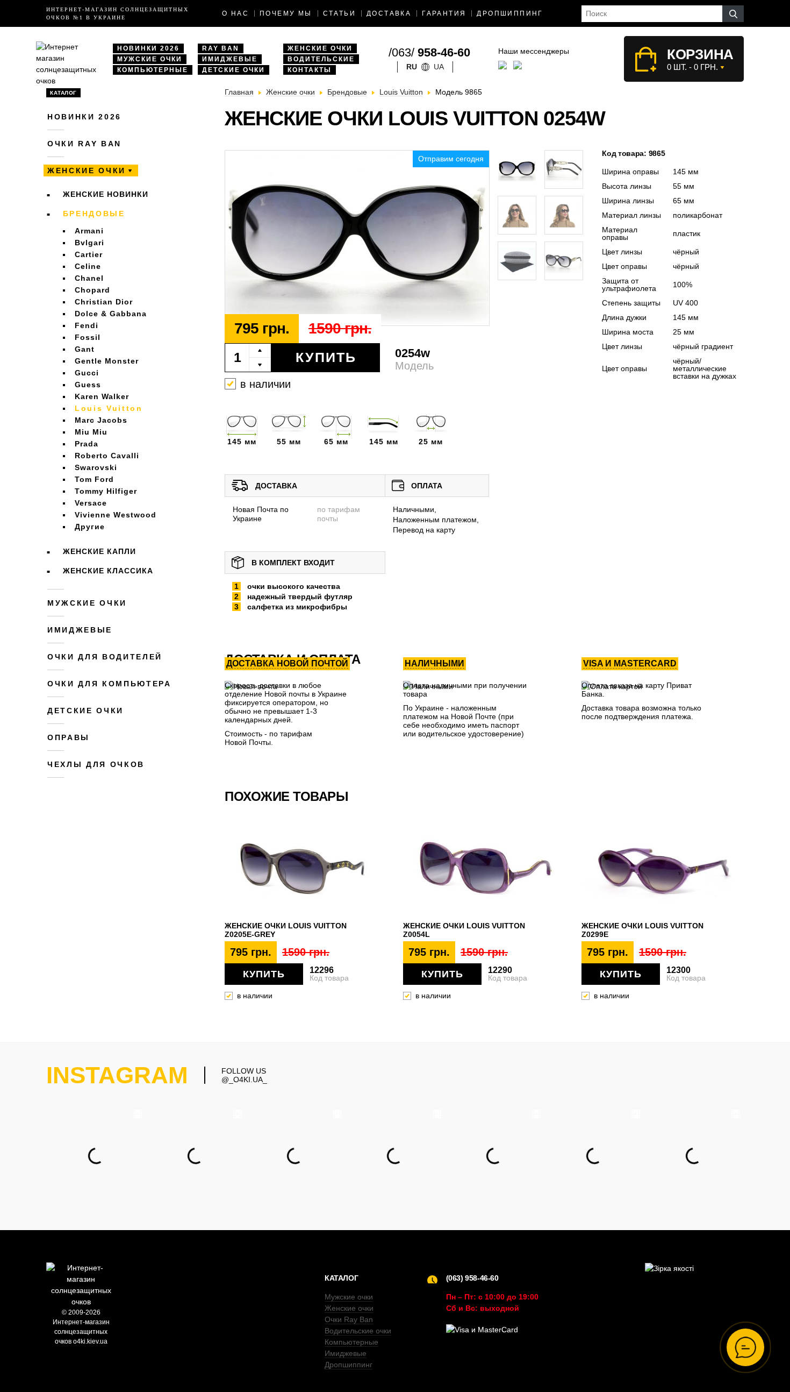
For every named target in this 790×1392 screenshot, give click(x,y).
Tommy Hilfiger (106, 491)
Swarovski (96, 467)
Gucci (87, 372)
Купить (326, 357)
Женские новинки (105, 194)
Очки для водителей (104, 656)
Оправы (68, 737)
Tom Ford (94, 479)
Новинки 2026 (148, 48)
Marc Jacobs (101, 420)
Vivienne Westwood (115, 514)
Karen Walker (102, 396)
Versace (91, 503)
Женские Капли (99, 551)
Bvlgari (89, 242)
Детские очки (233, 70)
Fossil (87, 337)
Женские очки (320, 48)
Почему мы (286, 13)
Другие (90, 526)
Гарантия (444, 13)
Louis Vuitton (109, 408)
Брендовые (94, 213)
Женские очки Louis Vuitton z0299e (642, 930)
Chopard (92, 290)
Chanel (89, 278)
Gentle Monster (107, 361)
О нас (235, 13)
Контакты (310, 70)
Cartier (89, 254)
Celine (88, 266)
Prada (86, 443)
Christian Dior (104, 301)
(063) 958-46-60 (472, 1278)
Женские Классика (108, 570)
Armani (89, 230)
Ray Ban (220, 48)
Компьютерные (152, 70)
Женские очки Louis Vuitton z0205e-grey (286, 930)
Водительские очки (358, 1330)
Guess (88, 384)
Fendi (86, 325)
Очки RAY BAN (84, 143)
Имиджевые (229, 59)
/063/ (429, 52)
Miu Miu (91, 432)
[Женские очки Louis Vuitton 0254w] (357, 238)
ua (439, 66)
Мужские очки (149, 59)
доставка (389, 13)
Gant (85, 349)
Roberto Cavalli (107, 455)
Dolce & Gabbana (111, 313)
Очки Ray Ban (349, 1319)
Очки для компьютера (109, 683)
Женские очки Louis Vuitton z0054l (464, 930)
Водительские (321, 59)
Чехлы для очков (96, 764)
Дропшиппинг (510, 13)
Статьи (339, 13)
